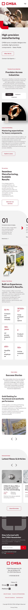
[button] (12, 439)
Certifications (19, 597)
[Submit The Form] (23, 548)
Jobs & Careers (7, 594)
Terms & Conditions (10, 597)
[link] (10, 228)
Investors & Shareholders (18, 594)
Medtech (5, 589)
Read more (4, 238)
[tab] (9, 94)
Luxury (12, 585)
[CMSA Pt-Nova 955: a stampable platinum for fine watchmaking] (12, 486)
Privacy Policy (10, 553)
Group (4, 585)
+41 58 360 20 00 (14, 576)
